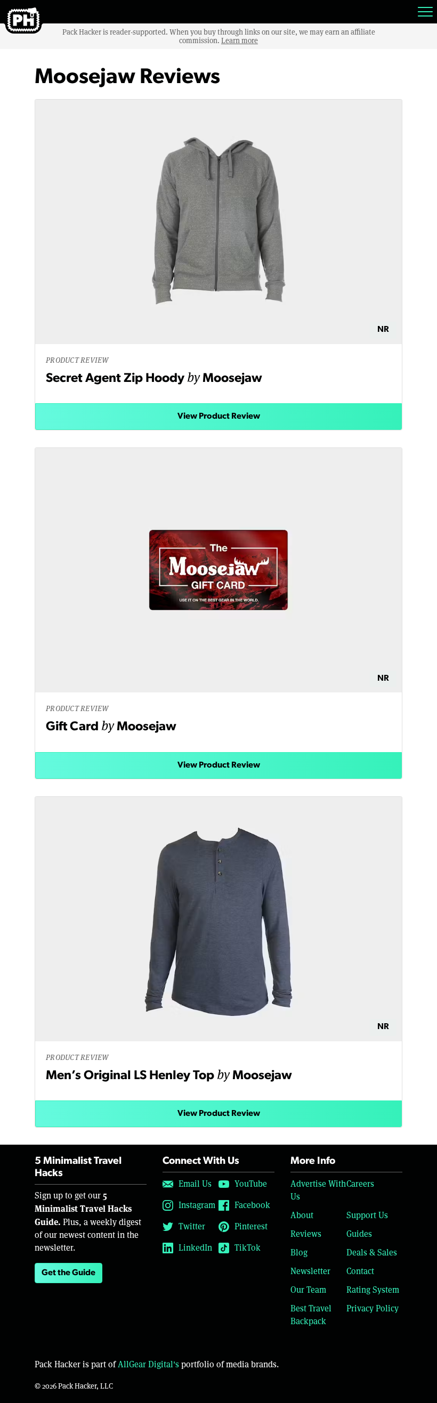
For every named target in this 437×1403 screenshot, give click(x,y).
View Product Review (218, 416)
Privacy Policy (372, 1308)
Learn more (239, 40)
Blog (298, 1252)
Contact (360, 1271)
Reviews (305, 1233)
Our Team (308, 1289)
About (301, 1215)
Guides (359, 1233)
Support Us (367, 1215)
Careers (360, 1183)
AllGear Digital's (148, 1364)
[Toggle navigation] (425, 11)
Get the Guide (68, 1273)
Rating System (372, 1289)
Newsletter (310, 1271)
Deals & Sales (371, 1252)
